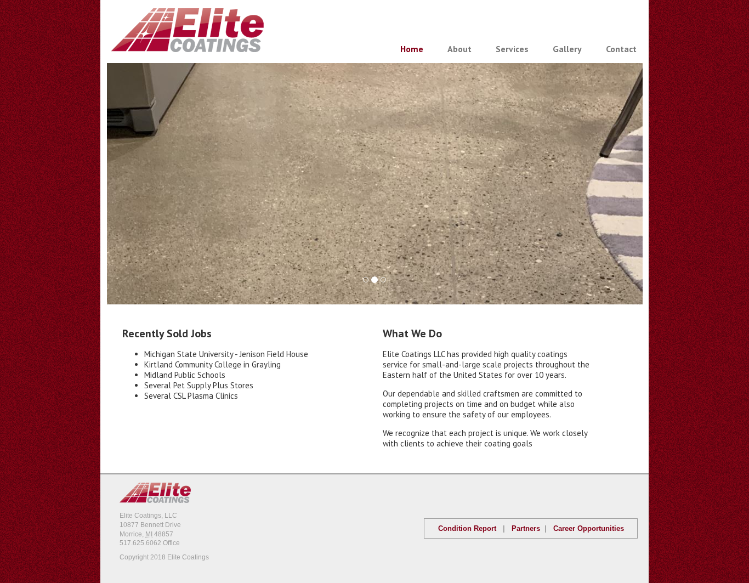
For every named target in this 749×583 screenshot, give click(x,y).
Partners (526, 528)
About (459, 48)
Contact (621, 48)
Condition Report (467, 528)
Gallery (567, 48)
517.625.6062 (140, 543)
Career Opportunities (588, 528)
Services (512, 48)
